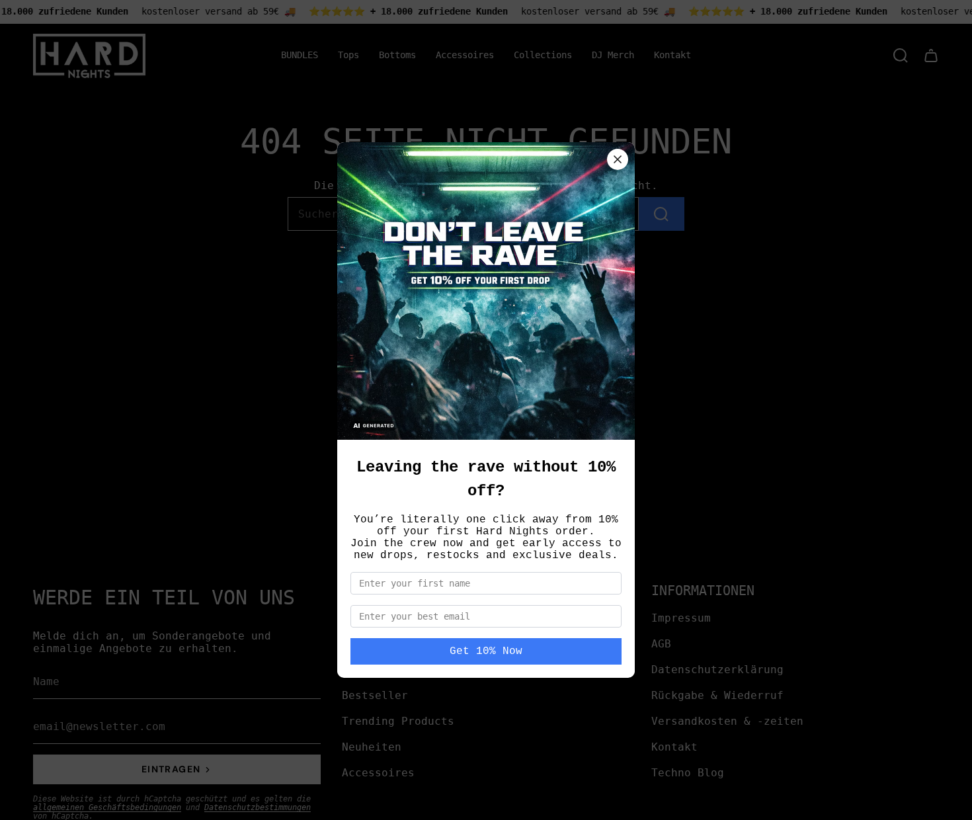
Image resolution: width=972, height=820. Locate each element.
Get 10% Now (486, 651)
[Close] (617, 159)
